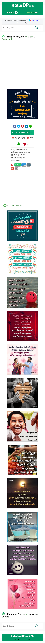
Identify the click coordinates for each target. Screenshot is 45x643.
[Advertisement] (22, 64)
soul (12, 168)
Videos (29, 12)
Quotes (21, 614)
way (29, 165)
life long (17, 165)
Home (17, 639)
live (16, 168)
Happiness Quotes (16, 36)
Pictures (11, 614)
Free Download (21, 132)
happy (24, 165)
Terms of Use (25, 639)
